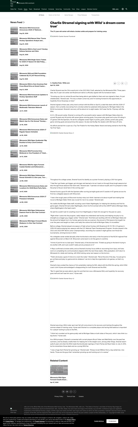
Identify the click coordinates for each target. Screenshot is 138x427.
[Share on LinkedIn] (122, 83)
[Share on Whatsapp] (114, 83)
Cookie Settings (40, 421)
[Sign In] (123, 9)
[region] (69, 421)
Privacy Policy (71, 419)
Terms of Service (28, 425)
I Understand (112, 421)
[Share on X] (118, 83)
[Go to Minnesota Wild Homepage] (25, 3)
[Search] (126, 9)
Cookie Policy (10, 421)
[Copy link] (126, 83)
